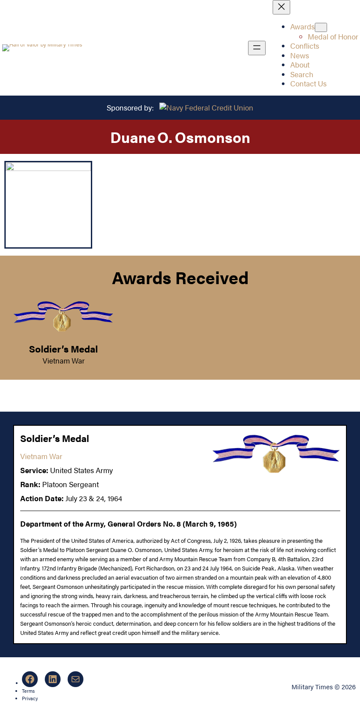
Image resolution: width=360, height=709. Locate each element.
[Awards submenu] (321, 27)
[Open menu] (257, 48)
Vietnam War (64, 360)
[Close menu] (281, 7)
